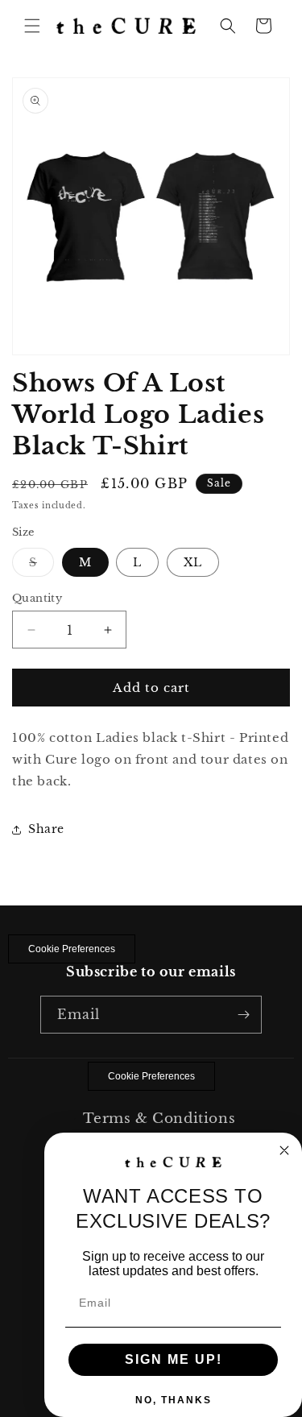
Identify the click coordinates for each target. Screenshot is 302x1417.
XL (193, 562)
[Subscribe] (243, 1015)
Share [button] (46, 829)
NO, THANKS (173, 1400)
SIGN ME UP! (173, 1359)
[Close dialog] (284, 1150)
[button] (32, 26)
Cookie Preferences (71, 949)
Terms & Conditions (159, 1118)
